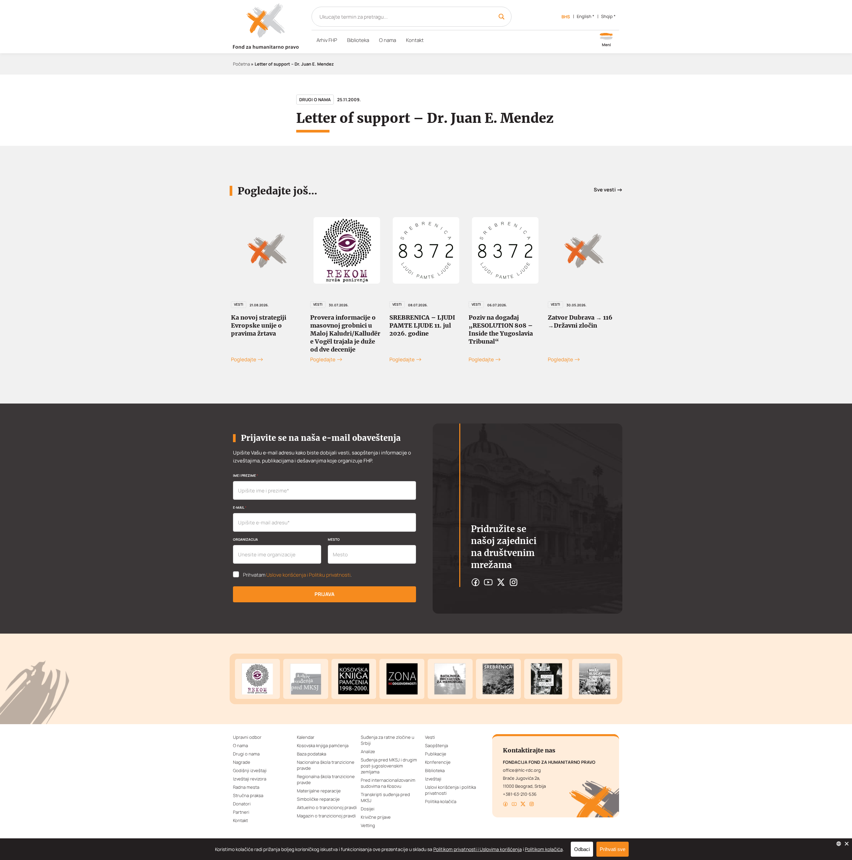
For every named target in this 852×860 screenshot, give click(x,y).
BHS (565, 17)
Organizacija (245, 539)
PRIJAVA (324, 594)
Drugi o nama (315, 100)
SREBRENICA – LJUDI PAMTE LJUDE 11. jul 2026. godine (422, 325)
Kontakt (415, 40)
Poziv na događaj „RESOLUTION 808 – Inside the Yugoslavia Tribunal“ (501, 329)
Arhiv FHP (327, 40)
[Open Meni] (606, 40)
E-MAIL (239, 507)
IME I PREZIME (245, 475)
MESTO (334, 539)
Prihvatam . (297, 575)
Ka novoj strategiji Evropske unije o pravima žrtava (258, 325)
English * (585, 16)
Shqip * (608, 16)
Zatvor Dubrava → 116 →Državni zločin (580, 321)
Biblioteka (358, 40)
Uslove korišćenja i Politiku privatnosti (308, 574)
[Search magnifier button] (501, 16)
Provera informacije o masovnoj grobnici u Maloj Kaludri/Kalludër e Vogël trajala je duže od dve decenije (345, 333)
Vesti (238, 304)
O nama (387, 40)
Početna (241, 64)
